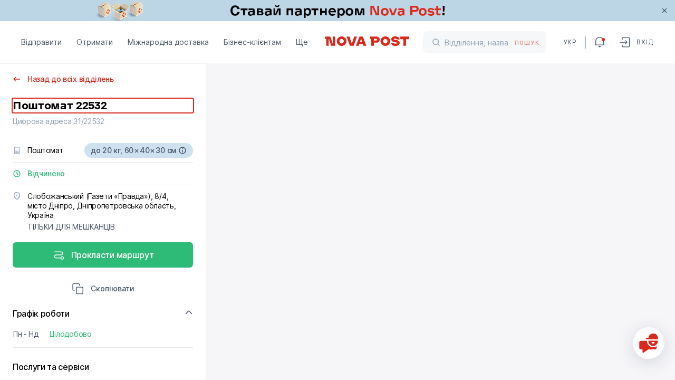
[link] (337, 10)
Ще (302, 41)
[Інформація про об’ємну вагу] (182, 150)
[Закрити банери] (664, 10)
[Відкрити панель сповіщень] (599, 42)
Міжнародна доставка (168, 41)
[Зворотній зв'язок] (648, 343)
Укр (570, 42)
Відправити (41, 41)
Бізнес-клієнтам (252, 41)
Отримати (94, 41)
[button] (103, 289)
